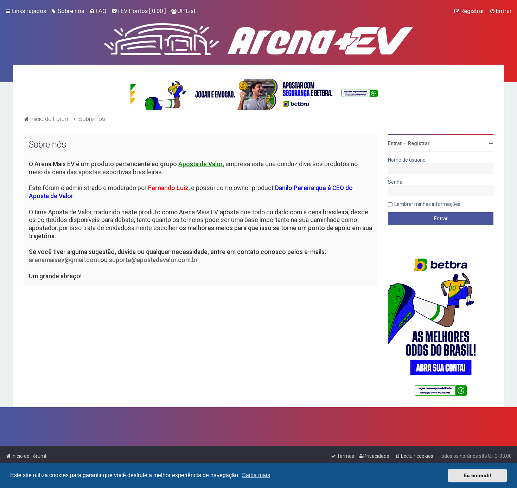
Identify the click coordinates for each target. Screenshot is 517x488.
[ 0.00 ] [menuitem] (141, 10)
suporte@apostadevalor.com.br (153, 259)
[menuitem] (67, 11)
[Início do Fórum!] (258, 38)
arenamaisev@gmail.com (64, 259)
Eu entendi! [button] (477, 475)
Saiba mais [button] (256, 475)
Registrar (419, 143)
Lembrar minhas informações (427, 204)
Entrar (395, 143)
